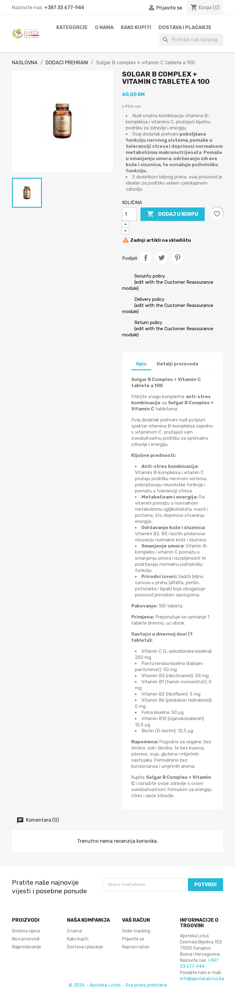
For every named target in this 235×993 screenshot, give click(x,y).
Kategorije (72, 27)
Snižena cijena (26, 931)
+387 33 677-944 (64, 7)
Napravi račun (135, 947)
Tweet (161, 258)
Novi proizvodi (25, 939)
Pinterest (177, 258)
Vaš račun (136, 920)
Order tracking (136, 931)
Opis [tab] (141, 364)
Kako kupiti (136, 27)
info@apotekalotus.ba (202, 978)
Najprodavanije (26, 947)
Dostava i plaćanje (185, 27)
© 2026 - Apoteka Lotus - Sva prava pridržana (118, 985)
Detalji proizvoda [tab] (177, 364)
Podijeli (146, 258)
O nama (104, 27)
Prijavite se (133, 939)
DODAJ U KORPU (172, 214)
